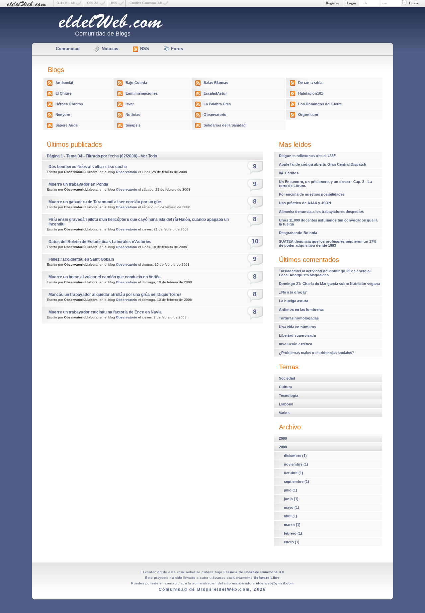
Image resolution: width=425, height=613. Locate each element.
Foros (177, 48)
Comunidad (68, 48)
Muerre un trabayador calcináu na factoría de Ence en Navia (105, 312)
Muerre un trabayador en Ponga (78, 184)
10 (255, 241)
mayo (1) (291, 507)
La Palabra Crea (217, 104)
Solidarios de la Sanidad (225, 125)
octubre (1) (293, 473)
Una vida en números (297, 327)
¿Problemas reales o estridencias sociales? (316, 353)
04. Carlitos (288, 173)
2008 (283, 447)
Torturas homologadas (299, 318)
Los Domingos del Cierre (320, 104)
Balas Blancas (216, 83)
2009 (283, 438)
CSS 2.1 (93, 3)
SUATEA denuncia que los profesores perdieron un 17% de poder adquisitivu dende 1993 (328, 243)
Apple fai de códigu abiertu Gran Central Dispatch (322, 164)
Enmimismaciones (142, 93)
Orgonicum (308, 115)
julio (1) (290, 490)
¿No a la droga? (293, 292)
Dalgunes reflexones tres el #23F (307, 156)
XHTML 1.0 (66, 3)
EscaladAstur (215, 93)
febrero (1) (293, 533)
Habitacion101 (310, 93)
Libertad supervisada (297, 335)
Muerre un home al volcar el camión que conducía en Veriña (104, 277)
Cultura (285, 387)
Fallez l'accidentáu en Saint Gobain (81, 259)
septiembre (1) (296, 481)
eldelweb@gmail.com (275, 583)
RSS (114, 3)
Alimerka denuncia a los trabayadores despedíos (321, 212)
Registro (332, 3)
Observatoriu (215, 115)
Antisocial (64, 83)
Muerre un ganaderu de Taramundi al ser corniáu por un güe (104, 202)
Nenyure (62, 115)
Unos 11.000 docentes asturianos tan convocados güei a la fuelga (328, 222)
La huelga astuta (293, 301)
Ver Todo (149, 156)
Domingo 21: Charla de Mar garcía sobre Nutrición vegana (329, 284)
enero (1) (291, 542)
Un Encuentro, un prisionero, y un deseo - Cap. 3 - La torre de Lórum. (325, 184)
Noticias (110, 48)
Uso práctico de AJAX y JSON (305, 203)
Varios (284, 413)
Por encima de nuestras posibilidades (312, 194)
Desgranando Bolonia (298, 233)
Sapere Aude (66, 125)
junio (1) (291, 499)
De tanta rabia (310, 83)
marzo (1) (292, 525)
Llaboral (286, 404)
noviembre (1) (296, 464)
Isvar (130, 104)
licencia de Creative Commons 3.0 (254, 572)
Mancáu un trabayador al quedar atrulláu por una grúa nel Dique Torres (115, 294)
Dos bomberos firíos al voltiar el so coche (87, 166)
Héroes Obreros (69, 104)
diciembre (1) (295, 456)
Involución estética (295, 344)
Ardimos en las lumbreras (301, 309)
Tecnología (288, 395)
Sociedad (287, 378)
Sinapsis (133, 125)
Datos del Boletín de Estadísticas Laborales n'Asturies (99, 241)
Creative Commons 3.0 (145, 3)
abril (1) (290, 516)
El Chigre (63, 93)
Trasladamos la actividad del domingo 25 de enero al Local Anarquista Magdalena (325, 273)
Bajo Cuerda (136, 83)
